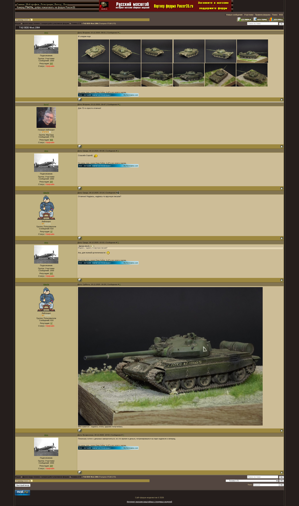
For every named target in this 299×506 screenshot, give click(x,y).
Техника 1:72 (76, 23)
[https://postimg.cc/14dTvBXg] (188, 86)
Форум (18, 23)
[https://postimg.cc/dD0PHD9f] (93, 62)
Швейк (46, 193)
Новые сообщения (234, 15)
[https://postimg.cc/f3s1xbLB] (93, 86)
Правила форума (262, 15)
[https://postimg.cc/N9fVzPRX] (252, 86)
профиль (34, 4)
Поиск (274, 15)
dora (46, 33)
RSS (281, 15)
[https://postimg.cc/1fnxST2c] (125, 62)
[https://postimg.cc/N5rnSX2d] (220, 86)
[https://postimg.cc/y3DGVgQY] (157, 86)
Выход (58, 4)
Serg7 (46, 104)
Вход (66, 4)
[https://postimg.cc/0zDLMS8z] (220, 62)
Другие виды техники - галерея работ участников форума (45, 23)
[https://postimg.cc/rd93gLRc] (252, 62)
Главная (20, 4)
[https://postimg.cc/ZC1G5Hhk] (189, 62)
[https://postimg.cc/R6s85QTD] (125, 86)
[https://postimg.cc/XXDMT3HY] (157, 62)
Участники (248, 15)
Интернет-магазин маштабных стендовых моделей (149, 502)
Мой (28, 4)
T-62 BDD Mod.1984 (90, 23)
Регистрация (47, 4)
